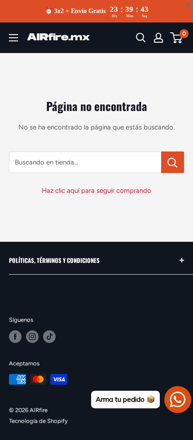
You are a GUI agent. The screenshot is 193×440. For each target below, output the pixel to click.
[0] (176, 37)
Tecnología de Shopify (38, 421)
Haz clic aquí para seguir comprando (96, 191)
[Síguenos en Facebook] (15, 336)
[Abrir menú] (13, 37)
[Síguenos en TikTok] (49, 336)
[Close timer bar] (188, 5)
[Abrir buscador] (141, 38)
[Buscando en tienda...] (172, 162)
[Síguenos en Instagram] (32, 336)
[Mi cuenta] (158, 38)
